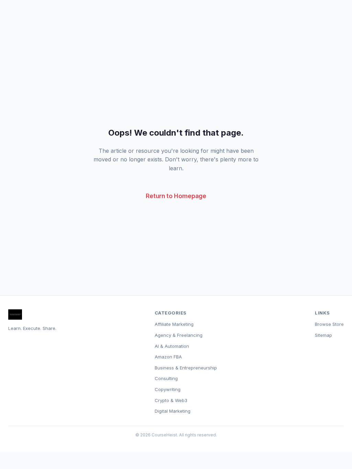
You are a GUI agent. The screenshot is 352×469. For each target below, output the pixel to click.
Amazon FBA (168, 356)
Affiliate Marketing (174, 324)
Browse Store (329, 324)
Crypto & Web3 (171, 400)
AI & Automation (172, 346)
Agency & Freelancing (178, 335)
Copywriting (167, 389)
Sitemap (323, 335)
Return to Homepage (176, 195)
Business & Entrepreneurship (186, 367)
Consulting (166, 378)
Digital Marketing (172, 411)
